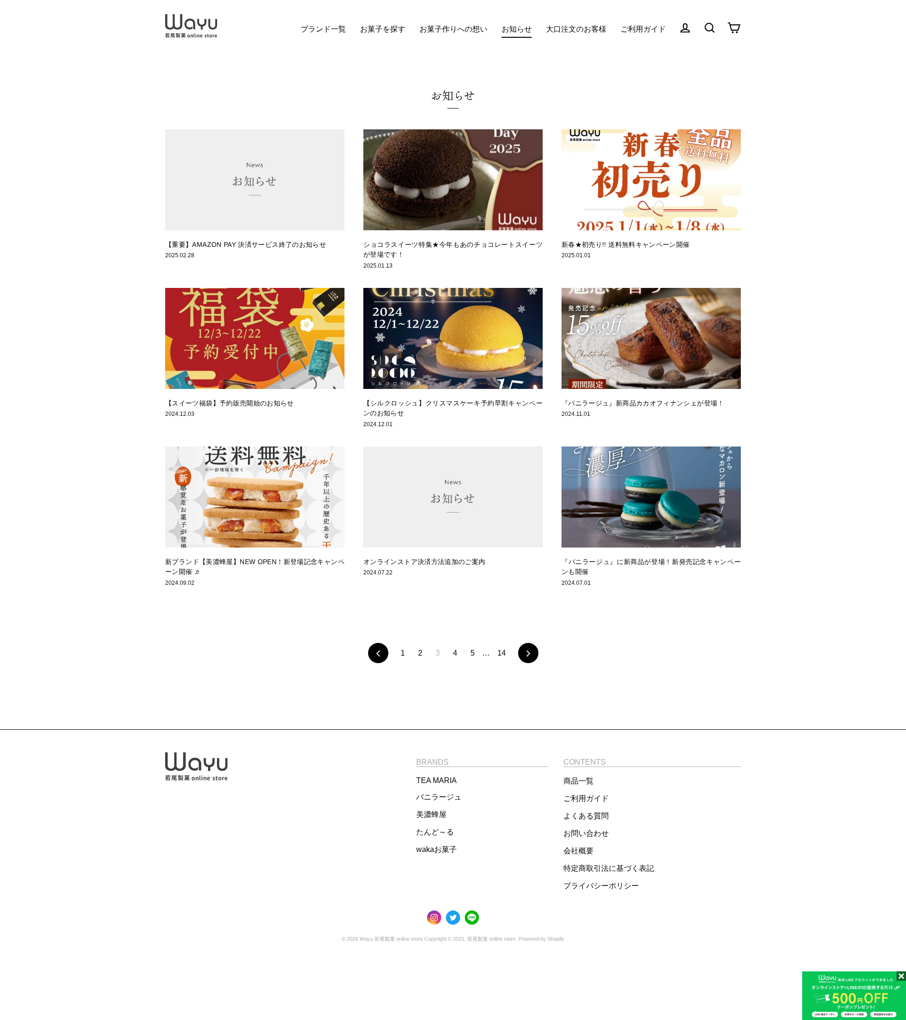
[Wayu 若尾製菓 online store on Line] (472, 918)
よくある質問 (586, 816)
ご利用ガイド (586, 798)
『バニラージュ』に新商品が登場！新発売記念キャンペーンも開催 (651, 567)
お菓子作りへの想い (453, 29)
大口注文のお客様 (576, 29)
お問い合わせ (586, 833)
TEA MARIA (436, 780)
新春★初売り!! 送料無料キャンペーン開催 (626, 244)
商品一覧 (578, 781)
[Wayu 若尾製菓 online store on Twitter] (453, 918)
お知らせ (517, 29)
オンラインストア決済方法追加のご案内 (424, 561)
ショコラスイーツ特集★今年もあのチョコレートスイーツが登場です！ (453, 250)
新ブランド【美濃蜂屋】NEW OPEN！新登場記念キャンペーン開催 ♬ (254, 567)
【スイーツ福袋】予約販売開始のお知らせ (229, 403)
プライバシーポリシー (601, 886)
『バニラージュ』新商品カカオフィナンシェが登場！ (643, 403)
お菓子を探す (382, 29)
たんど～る (435, 832)
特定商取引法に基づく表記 (608, 868)
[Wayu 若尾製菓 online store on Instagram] (434, 918)
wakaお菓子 (436, 849)
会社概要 (578, 851)
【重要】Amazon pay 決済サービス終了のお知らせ (245, 244)
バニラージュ (438, 797)
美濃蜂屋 (431, 814)
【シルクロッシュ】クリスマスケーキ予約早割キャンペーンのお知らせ (453, 408)
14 (501, 653)
